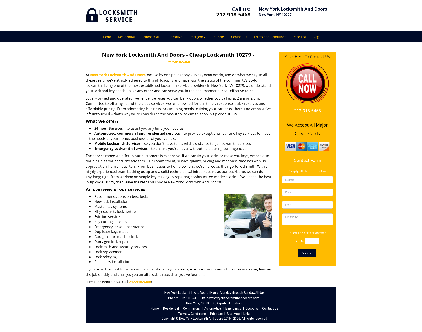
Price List (299, 37)
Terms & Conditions (192, 314)
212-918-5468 (233, 14)
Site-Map (233, 314)
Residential (126, 37)
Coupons (218, 37)
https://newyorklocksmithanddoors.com (230, 298)
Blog (316, 37)
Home (107, 37)
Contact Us (239, 37)
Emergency (197, 37)
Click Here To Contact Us (307, 56)
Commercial (150, 37)
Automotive (174, 37)
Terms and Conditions (270, 37)
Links (247, 314)
